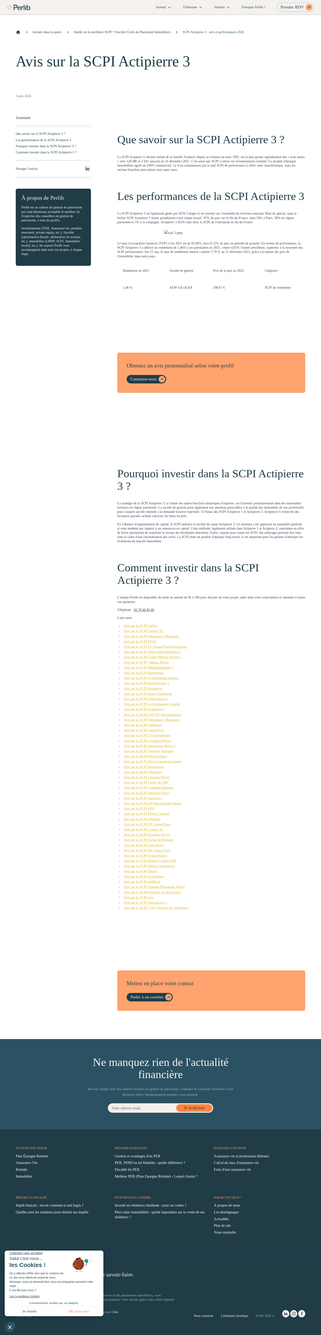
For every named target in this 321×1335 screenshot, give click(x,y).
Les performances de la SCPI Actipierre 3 (43, 140)
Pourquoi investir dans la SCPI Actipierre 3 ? (46, 146)
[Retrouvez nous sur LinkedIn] (285, 1314)
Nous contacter (203, 1316)
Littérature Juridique (234, 1316)
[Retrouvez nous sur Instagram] (293, 1314)
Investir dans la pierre (47, 32)
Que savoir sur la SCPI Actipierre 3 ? (40, 133)
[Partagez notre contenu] (87, 168)
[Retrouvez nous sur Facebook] (301, 1314)
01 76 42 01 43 (144, 610)
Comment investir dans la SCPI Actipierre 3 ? (46, 152)
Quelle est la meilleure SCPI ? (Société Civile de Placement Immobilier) (122, 32)
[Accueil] (18, 32)
